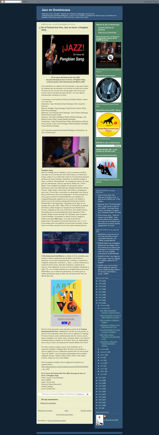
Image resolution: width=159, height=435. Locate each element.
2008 (100, 402)
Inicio (66, 410)
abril (102, 366)
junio (102, 360)
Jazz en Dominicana (56, 10)
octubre (103, 349)
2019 (100, 300)
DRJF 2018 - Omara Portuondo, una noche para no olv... (110, 337)
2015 (100, 383)
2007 (100, 405)
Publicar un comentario (48, 403)
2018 (100, 303)
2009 (100, 400)
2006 (100, 408)
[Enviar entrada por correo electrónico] (87, 394)
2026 (100, 281)
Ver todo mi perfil (112, 420)
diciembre (103, 305)
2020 (100, 297)
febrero (102, 371)
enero (102, 374)
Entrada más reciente (45, 410)
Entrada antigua (86, 410)
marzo (102, 369)
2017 (100, 378)
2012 (100, 391)
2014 (100, 386)
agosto (102, 355)
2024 (100, 286)
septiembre (104, 352)
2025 (100, 283)
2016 (100, 380)
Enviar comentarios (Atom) (57, 420)
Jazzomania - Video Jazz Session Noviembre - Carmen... (108, 344)
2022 (100, 292)
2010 (100, 397)
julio (101, 357)
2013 (100, 389)
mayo (102, 363)
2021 (100, 295)
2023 (100, 289)
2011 (100, 394)
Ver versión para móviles (64, 414)
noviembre (104, 308)
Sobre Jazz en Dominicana (107, 32)
